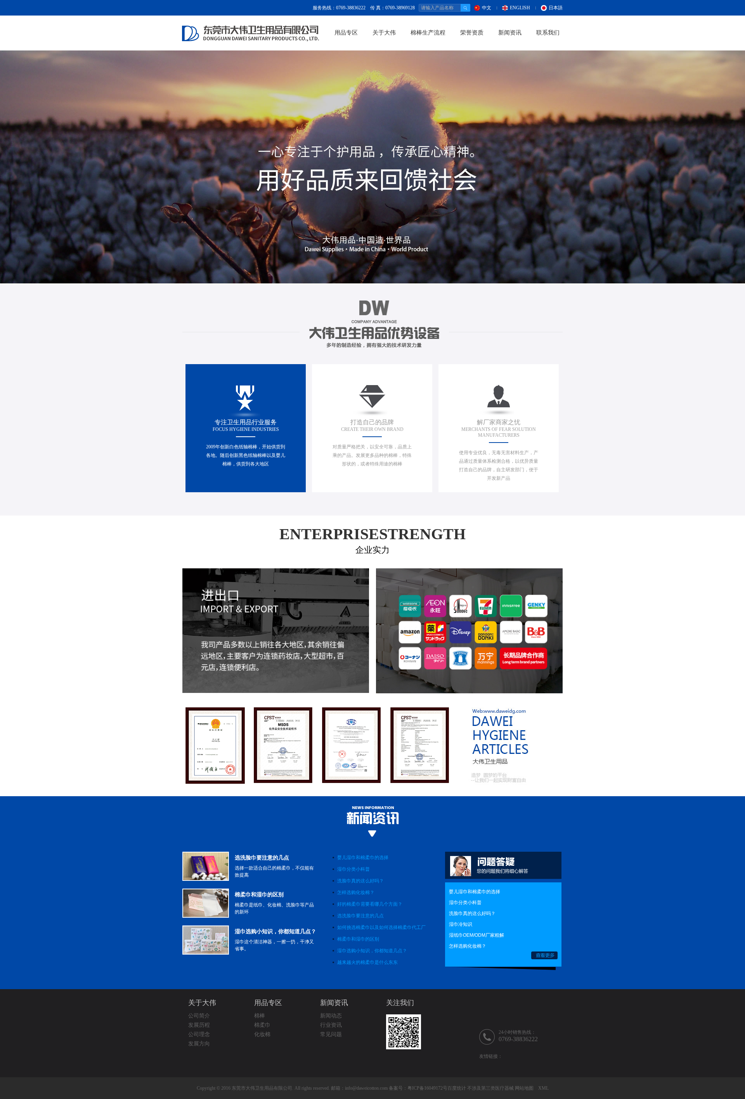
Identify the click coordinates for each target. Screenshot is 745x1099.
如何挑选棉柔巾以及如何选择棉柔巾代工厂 (381, 927)
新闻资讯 (510, 33)
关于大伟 (384, 33)
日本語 (556, 7)
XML (543, 1088)
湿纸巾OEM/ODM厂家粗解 (476, 935)
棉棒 (259, 1016)
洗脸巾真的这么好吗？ (360, 881)
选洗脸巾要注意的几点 (360, 915)
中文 (486, 7)
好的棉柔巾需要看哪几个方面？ (369, 904)
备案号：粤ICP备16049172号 (418, 1088)
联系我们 (548, 33)
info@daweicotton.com (366, 1088)
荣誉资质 (471, 33)
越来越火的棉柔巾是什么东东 (367, 962)
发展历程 (199, 1025)
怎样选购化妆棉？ (355, 892)
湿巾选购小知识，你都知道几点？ (372, 950)
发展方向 (199, 1044)
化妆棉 (262, 1034)
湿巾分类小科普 (353, 869)
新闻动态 (331, 1016)
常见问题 (331, 1034)
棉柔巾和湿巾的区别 (358, 939)
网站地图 (524, 1088)
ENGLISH (520, 7)
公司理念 (199, 1034)
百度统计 (456, 1088)
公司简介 (199, 1016)
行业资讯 (331, 1025)
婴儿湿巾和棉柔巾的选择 (362, 857)
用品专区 (346, 33)
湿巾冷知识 (460, 924)
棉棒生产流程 (428, 33)
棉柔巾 (262, 1025)
